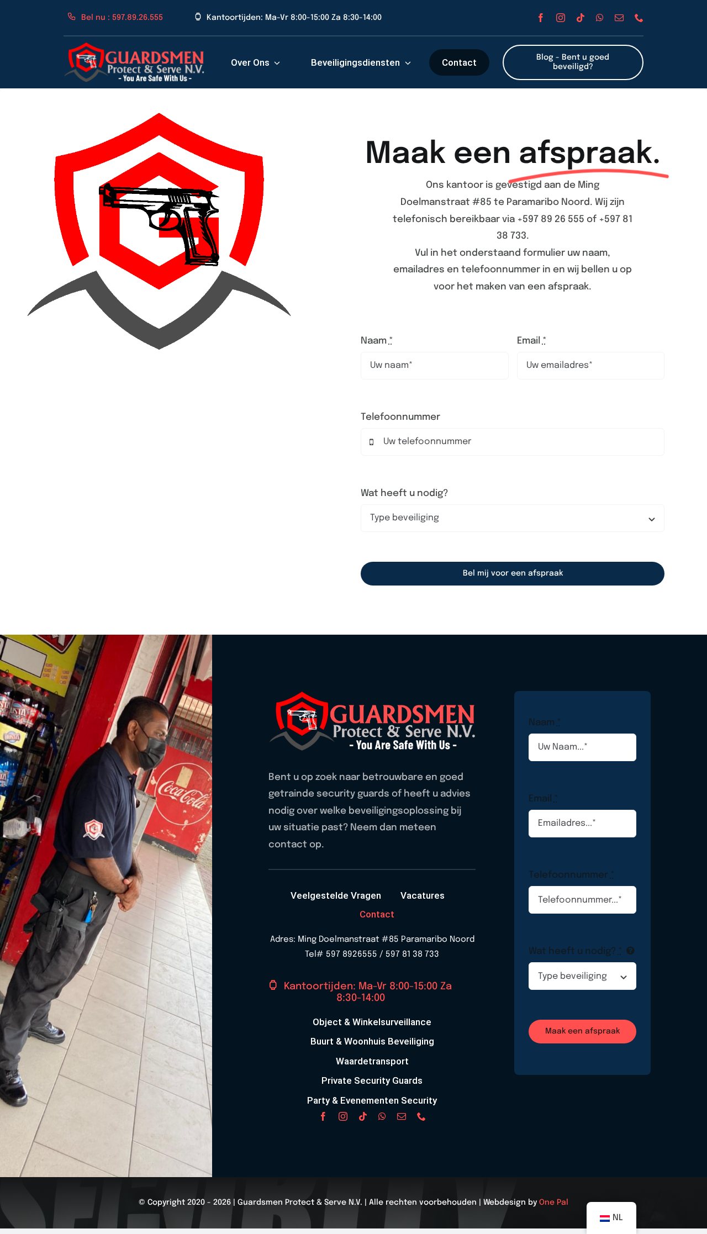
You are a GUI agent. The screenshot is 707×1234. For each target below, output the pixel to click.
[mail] (619, 17)
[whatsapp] (600, 17)
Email (532, 341)
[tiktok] (580, 17)
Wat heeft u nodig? (404, 493)
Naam (377, 341)
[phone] (639, 17)
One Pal (553, 1202)
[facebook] (540, 17)
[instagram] (560, 17)
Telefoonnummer (400, 417)
